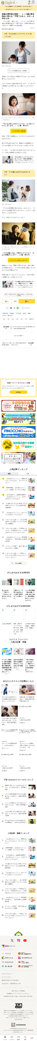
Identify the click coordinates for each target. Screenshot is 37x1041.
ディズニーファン (6, 977)
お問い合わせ (14, 991)
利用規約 (22, 991)
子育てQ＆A (5, 313)
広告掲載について (11, 993)
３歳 (17, 319)
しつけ (4, 315)
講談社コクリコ (29, 671)
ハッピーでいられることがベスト (18, 260)
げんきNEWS (17, 6)
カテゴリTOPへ (18, 336)
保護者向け (31, 319)
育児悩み (12, 313)
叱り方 (24, 313)
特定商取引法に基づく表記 (11, 996)
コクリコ (6, 673)
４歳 (21, 319)
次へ (27, 301)
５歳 (26, 319)
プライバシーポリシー (23, 993)
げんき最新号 (9, 6)
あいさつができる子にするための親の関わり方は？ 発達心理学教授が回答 (22, 327)
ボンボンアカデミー (7, 974)
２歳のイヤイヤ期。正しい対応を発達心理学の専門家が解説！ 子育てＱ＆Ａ (14, 344)
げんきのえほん (27, 6)
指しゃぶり (10, 315)
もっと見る (18, 563)
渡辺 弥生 (11, 29)
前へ (7, 301)
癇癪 (29, 313)
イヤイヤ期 (18, 313)
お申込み (18, 392)
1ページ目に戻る (17, 25)
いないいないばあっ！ (25, 9)
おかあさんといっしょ (12, 9)
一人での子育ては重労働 (18, 131)
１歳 (8, 319)
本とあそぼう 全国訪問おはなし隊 (11, 983)
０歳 (4, 319)
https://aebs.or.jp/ (18, 1019)
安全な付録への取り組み (26, 996)
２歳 (12, 319)
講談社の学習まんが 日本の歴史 (10, 980)
